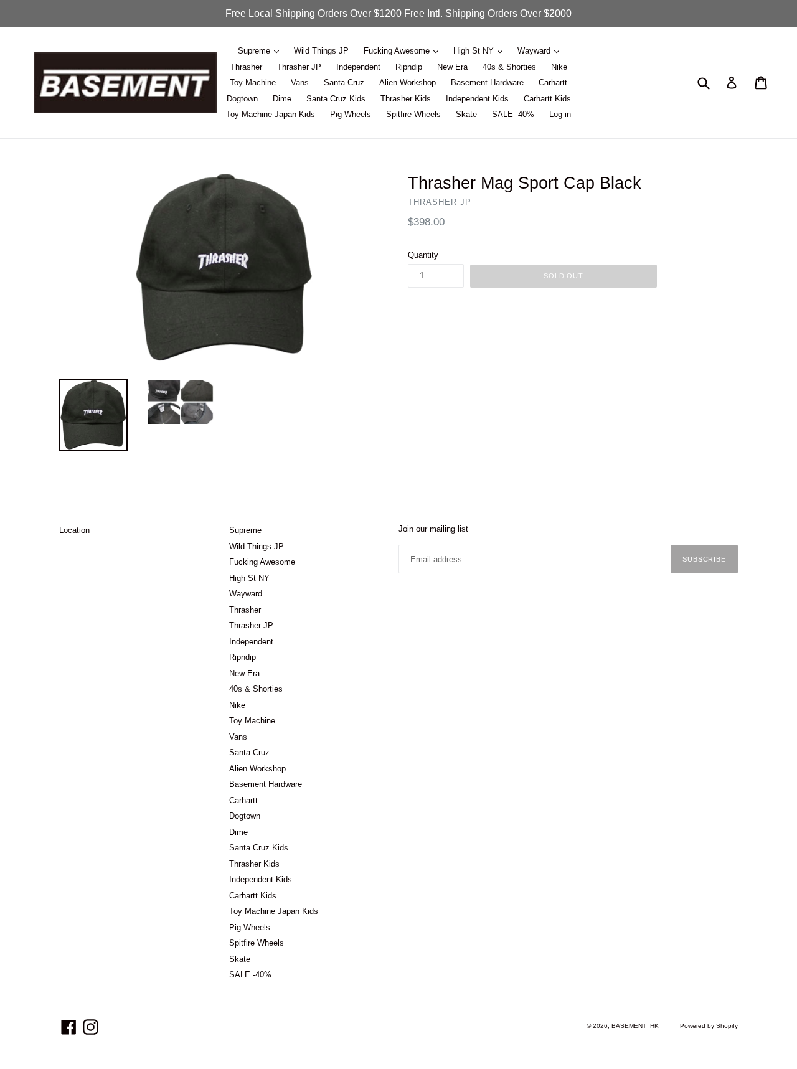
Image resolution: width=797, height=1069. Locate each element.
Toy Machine (253, 82)
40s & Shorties (509, 67)
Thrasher (246, 67)
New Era (452, 67)
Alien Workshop (407, 82)
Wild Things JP (321, 50)
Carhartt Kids (547, 98)
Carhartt (553, 82)
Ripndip (408, 67)
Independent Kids (477, 98)
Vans (300, 82)
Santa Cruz (344, 82)
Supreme (255, 50)
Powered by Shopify (709, 1025)
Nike (559, 67)
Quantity (423, 255)
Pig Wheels (350, 114)
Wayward (535, 50)
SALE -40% (513, 114)
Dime (282, 98)
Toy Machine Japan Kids (270, 114)
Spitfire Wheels (413, 114)
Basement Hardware (487, 82)
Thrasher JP (299, 67)
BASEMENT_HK (635, 1025)
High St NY (474, 50)
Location (74, 530)
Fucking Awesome (398, 50)
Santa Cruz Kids (335, 98)
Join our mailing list (433, 529)
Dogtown (242, 98)
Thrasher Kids (405, 98)
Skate (466, 114)
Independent (358, 67)
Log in (560, 114)
